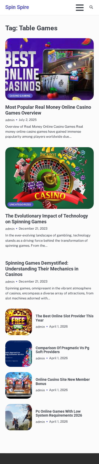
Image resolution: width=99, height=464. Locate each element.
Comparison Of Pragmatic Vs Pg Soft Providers (62, 350)
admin (10, 120)
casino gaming (20, 95)
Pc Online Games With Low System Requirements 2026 (59, 413)
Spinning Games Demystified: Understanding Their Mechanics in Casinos (41, 268)
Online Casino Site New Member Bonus (63, 382)
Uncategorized (20, 204)
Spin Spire (17, 7)
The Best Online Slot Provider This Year (64, 318)
